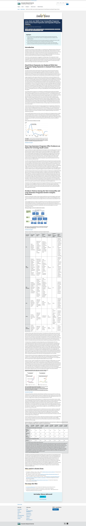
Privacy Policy (44, 499)
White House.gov (29, 519)
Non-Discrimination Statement (29, 511)
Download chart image (28, 142)
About (61, 2)
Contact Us (66, 2)
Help (18, 513)
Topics (19, 6)
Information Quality (21, 515)
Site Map (19, 518)
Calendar (58, 2)
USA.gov (27, 518)
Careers (63, 2)
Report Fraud (28, 514)
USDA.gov (27, 516)
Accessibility (20, 509)
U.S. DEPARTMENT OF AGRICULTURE (26, 4)
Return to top (20, 504)
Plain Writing (28, 513)
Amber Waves (40, 6)
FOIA (27, 509)
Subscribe (42, 496)
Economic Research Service (27, 3)
